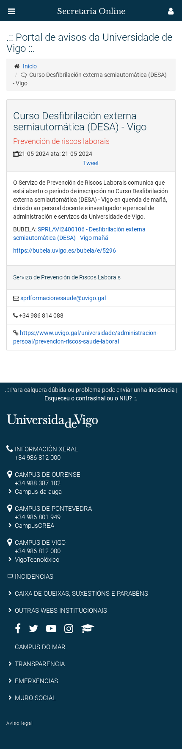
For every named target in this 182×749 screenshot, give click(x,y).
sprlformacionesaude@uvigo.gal (63, 298)
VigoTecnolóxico (37, 559)
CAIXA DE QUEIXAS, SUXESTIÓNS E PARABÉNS (81, 593)
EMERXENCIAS (36, 681)
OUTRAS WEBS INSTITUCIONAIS (61, 610)
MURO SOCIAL (35, 698)
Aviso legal (19, 723)
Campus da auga (38, 492)
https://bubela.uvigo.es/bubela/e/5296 (64, 250)
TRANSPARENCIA (40, 664)
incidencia (162, 389)
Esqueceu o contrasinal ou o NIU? (88, 398)
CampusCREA (34, 525)
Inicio (30, 66)
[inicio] (23, 8)
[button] (11, 11)
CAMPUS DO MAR (40, 647)
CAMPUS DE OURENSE (47, 475)
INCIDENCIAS (34, 576)
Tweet (91, 163)
